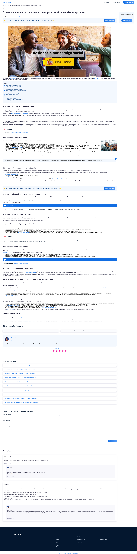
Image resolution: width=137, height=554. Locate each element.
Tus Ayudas (96, 78)
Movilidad (58, 546)
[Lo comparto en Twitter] (63, 351)
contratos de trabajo (82, 200)
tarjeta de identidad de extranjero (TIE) (48, 307)
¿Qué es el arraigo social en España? (14, 86)
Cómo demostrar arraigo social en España (14, 89)
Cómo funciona (80, 536)
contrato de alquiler (30, 180)
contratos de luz (38, 180)
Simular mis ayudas (129, 2)
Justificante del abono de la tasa (11, 295)
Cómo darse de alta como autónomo (21, 263)
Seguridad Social (10, 309)
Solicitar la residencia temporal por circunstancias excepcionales (18, 96)
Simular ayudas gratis (109, 20)
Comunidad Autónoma (32, 152)
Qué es (7, 5)
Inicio (4, 5)
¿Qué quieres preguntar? (7, 426)
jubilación (23, 317)
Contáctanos (79, 542)
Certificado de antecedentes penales (12, 292)
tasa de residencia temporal (13, 305)
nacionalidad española (17, 125)
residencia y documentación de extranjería (19, 113)
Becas (57, 542)
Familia (57, 536)
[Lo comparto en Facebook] (54, 351)
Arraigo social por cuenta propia (12, 94)
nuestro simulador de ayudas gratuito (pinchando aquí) (38, 513)
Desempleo (58, 543)
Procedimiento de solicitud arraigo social (15, 99)
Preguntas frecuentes (81, 541)
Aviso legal (102, 536)
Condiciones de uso (103, 539)
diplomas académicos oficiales (58, 178)
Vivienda (57, 539)
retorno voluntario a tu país (16, 147)
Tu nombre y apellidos (7, 414)
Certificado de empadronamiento (11, 174)
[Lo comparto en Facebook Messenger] (60, 351)
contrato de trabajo (13, 249)
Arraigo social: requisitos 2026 (11, 87)
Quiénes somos (80, 538)
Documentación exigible (11, 98)
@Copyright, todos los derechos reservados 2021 (68, 553)
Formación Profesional (29, 228)
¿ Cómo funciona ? (117, 2)
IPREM (84, 153)
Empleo (57, 545)
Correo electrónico (6, 420)
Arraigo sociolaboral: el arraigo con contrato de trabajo (16, 90)
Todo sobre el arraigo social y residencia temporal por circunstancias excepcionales (26, 5)
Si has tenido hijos (8, 177)
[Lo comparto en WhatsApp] (66, 351)
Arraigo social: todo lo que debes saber (13, 85)
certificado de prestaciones (20, 176)
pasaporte (15, 290)
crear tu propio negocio (36, 249)
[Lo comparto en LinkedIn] (57, 351)
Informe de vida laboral (9, 176)
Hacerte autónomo (6, 252)
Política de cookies (103, 538)
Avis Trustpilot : (63, 550)
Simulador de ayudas (81, 539)
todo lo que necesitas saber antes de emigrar (19, 132)
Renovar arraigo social (10, 100)
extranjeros (13, 78)
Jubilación (58, 541)
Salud (57, 538)
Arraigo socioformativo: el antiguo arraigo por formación (18, 93)
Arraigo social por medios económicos (13, 95)
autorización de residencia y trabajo (28, 321)
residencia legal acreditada (30, 272)
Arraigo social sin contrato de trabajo (13, 91)
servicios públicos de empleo (23, 232)
